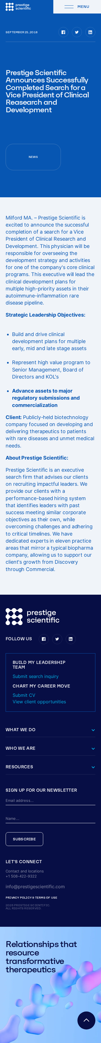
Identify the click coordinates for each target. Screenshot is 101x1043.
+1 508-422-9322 (21, 876)
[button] (50, 862)
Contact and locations (25, 871)
